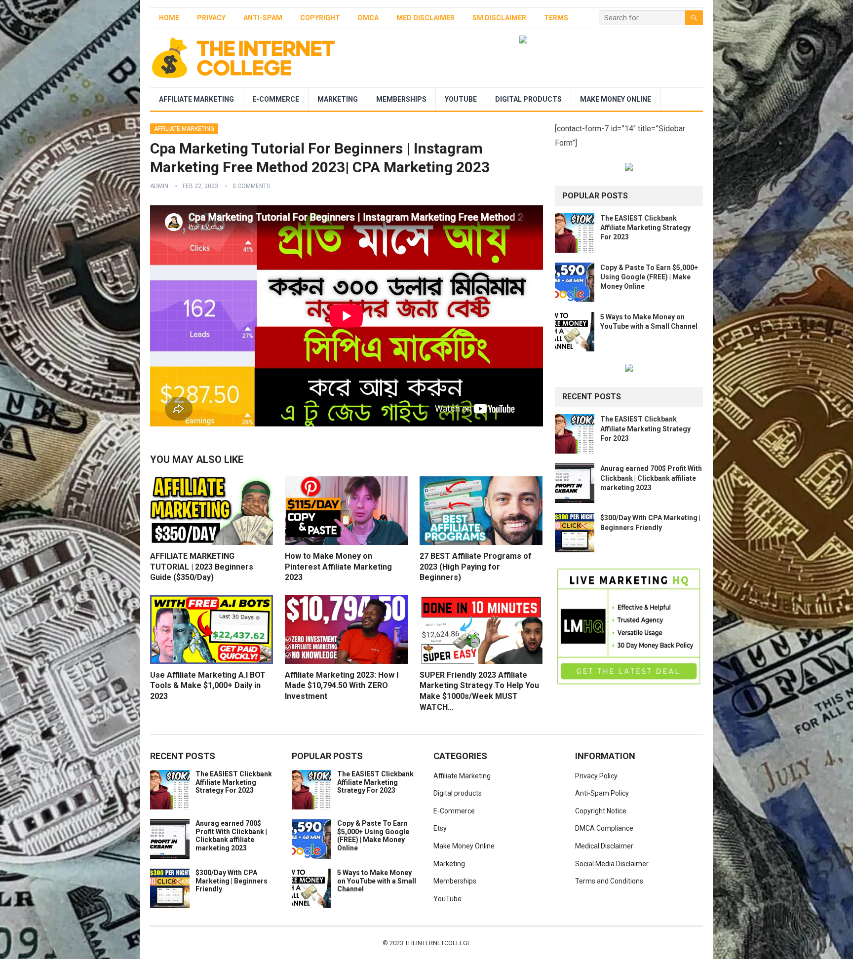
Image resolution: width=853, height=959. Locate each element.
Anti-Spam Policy (602, 793)
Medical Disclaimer (604, 846)
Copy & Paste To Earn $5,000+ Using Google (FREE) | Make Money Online (649, 277)
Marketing (337, 99)
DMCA (368, 18)
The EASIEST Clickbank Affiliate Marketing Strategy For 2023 (645, 227)
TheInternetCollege (438, 943)
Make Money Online (615, 99)
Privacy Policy (596, 776)
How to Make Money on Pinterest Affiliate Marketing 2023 (338, 566)
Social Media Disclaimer (612, 864)
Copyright (320, 18)
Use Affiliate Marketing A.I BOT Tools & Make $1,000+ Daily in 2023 (208, 685)
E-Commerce (275, 99)
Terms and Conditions (609, 881)
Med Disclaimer (425, 18)
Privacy (211, 18)
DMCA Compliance (604, 828)
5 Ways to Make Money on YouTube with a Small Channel (376, 881)
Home (169, 18)
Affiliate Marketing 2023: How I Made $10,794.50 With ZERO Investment (341, 685)
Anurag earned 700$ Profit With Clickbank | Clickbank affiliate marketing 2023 (651, 477)
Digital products (528, 99)
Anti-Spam (262, 18)
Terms (556, 18)
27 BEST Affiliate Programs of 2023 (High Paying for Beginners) (476, 566)
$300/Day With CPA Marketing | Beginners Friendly (231, 881)
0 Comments (251, 186)
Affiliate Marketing (196, 99)
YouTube (461, 99)
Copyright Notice (600, 811)
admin (159, 186)
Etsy (440, 828)
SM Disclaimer (499, 18)
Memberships (401, 99)
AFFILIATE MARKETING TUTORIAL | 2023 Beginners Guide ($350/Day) (201, 566)
